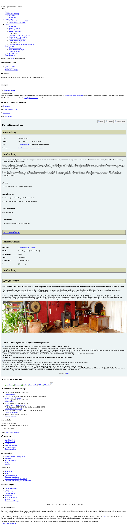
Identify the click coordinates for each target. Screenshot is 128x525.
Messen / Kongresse (11, 497)
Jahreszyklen (13, 26)
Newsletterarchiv (9, 90)
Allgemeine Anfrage (11, 70)
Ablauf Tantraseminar (15, 30)
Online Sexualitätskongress (17, 39)
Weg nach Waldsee (11, 445)
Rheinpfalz (8, 116)
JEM (67, 373)
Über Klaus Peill (10, 440)
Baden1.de (6, 113)
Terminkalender (10, 55)
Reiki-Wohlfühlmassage (16, 50)
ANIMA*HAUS (23, 145)
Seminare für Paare (15, 28)
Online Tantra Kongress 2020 (18, 37)
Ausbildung (8, 495)
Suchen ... (4, 6)
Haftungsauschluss (11, 475)
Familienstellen (9, 19)
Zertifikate (8, 443)
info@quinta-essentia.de (31, 98)
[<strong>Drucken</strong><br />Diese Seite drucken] (109, 121)
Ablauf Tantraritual (15, 32)
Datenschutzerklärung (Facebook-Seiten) (18, 480)
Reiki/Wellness (9, 46)
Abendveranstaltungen (36, 148)
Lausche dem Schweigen (13, 398)
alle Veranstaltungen (11, 488)
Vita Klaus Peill (10, 442)
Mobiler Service (14, 53)
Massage (7, 499)
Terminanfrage (9, 68)
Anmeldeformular (10, 66)
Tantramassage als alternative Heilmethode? (22, 44)
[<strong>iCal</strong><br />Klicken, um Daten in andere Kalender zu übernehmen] (120, 121)
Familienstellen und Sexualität (18, 21)
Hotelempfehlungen (11, 447)
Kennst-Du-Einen (10, 460)
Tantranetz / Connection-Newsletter (20, 35)
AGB (6, 473)
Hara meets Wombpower (16, 41)
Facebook (8, 458)
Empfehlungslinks (10, 449)
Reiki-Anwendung (15, 48)
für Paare (11, 15)
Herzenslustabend (10, 394)
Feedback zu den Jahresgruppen (15, 457)
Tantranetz (6, 106)
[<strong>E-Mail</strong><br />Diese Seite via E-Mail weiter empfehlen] (101, 121)
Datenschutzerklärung (12, 477)
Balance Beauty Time (10, 109)
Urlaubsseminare (10, 494)
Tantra (7, 24)
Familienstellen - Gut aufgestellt (15, 405)
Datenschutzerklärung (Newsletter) (73, 95)
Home (7, 12)
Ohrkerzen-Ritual (14, 51)
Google (7, 464)
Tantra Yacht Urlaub (11, 412)
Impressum (8, 471)
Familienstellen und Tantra (17, 23)
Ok (16, 523)
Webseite (33, 247)
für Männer (12, 17)
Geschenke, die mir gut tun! (13, 409)
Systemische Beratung (12, 14)
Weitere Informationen (8, 523)
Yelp (6, 462)
